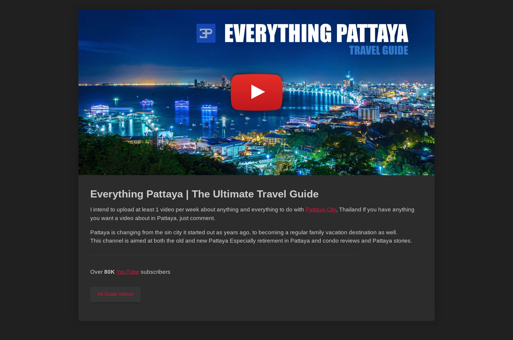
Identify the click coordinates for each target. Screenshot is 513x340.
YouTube (127, 272)
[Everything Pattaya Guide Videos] (256, 178)
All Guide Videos (115, 294)
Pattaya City (320, 209)
